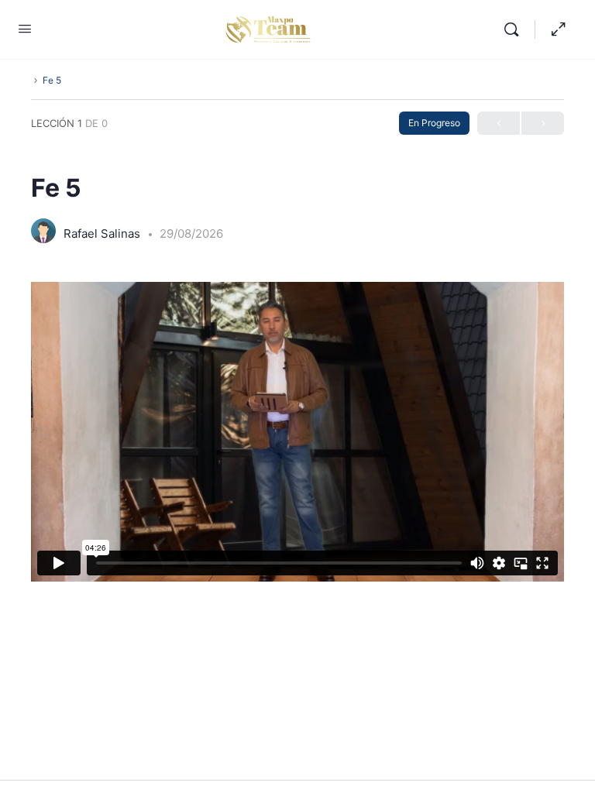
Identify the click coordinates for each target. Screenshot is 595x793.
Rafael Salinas (103, 233)
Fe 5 (52, 80)
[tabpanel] (297, 432)
